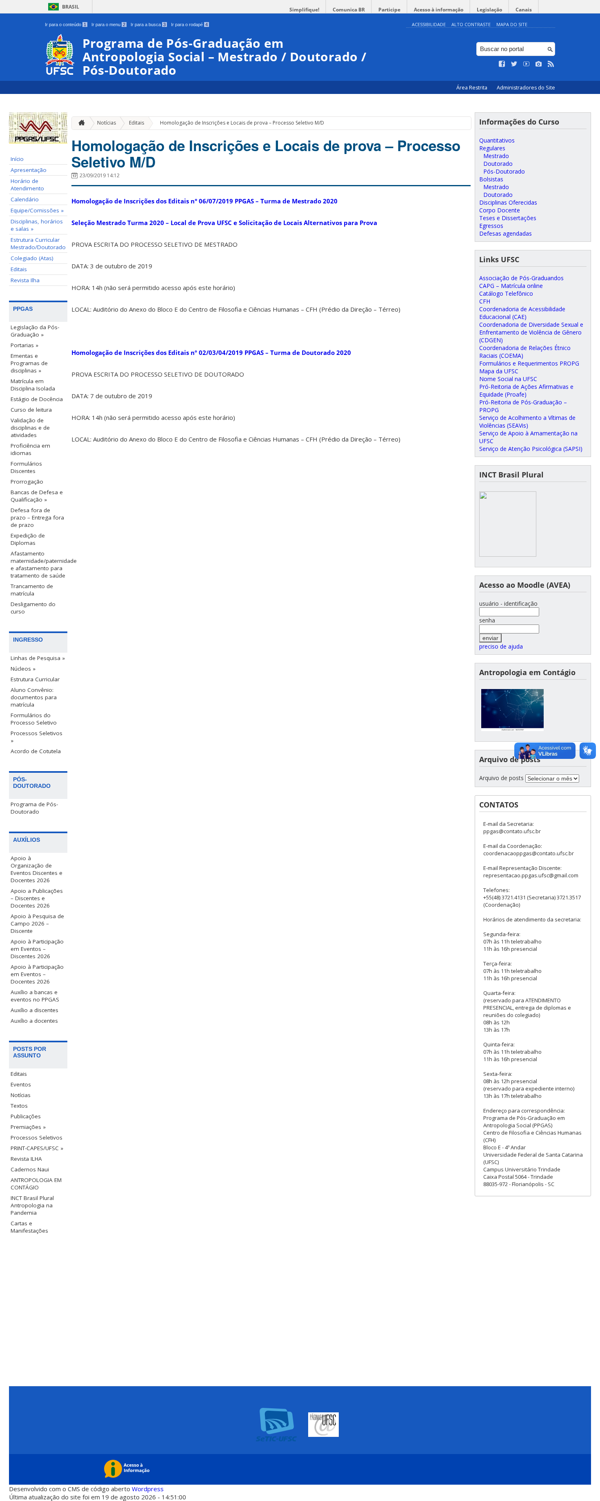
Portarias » (24, 345)
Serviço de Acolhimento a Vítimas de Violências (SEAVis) (527, 421)
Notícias (21, 1095)
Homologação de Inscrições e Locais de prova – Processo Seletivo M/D (242, 122)
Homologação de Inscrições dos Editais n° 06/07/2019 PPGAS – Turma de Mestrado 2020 (204, 201)
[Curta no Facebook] (502, 64)
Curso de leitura (31, 409)
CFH (484, 301)
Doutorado (498, 163)
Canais (524, 9)
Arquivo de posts (501, 778)
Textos (19, 1105)
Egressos (491, 226)
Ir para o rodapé (189, 24)
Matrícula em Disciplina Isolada (33, 384)
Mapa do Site (511, 24)
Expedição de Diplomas (28, 539)
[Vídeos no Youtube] (526, 64)
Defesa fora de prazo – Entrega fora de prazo (37, 517)
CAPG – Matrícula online (511, 286)
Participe (389, 9)
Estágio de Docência (37, 399)
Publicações (26, 1116)
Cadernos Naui (30, 1169)
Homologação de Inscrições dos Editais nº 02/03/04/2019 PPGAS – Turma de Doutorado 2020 (211, 352)
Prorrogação (27, 481)
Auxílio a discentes (34, 1010)
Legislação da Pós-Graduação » (35, 330)
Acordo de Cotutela (36, 751)
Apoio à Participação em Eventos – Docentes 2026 (37, 974)
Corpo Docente (499, 210)
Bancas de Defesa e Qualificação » (37, 495)
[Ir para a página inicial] (79, 123)
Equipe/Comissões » (37, 210)
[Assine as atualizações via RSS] (551, 64)
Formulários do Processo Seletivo (34, 718)
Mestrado (496, 156)
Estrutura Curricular (35, 679)
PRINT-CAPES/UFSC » (37, 1148)
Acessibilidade (429, 24)
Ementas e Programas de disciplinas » (29, 363)
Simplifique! (304, 9)
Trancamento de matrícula (32, 589)
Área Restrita (472, 87)
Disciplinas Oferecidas (508, 202)
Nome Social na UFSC (508, 379)
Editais (19, 269)
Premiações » (28, 1127)
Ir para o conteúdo (65, 24)
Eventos (21, 1084)
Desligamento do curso (33, 607)
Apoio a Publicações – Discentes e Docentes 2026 (37, 898)
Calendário (25, 199)
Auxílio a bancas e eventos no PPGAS (35, 995)
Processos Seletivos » (36, 736)
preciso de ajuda (501, 646)
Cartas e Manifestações (29, 1227)
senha (487, 620)
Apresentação (29, 170)
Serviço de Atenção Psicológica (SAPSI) (530, 449)
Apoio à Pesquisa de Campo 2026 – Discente (37, 923)
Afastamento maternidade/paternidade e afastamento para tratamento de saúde (39, 564)
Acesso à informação (438, 9)
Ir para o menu (108, 24)
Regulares (492, 148)
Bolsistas (491, 179)
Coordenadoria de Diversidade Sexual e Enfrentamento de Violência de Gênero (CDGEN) (531, 332)
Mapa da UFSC (498, 371)
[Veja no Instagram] (539, 64)
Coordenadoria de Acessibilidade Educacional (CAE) (522, 313)
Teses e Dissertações (507, 218)
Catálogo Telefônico (506, 293)
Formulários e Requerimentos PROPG (529, 363)
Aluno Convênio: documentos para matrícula (34, 697)
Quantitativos (497, 140)
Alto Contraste (471, 24)
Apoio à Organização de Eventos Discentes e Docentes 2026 (36, 869)
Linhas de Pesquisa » (38, 658)
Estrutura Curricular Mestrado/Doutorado (38, 243)
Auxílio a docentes (34, 1020)
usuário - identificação (508, 603)
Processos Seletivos (36, 1137)
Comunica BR (349, 9)
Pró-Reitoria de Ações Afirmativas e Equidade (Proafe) (526, 390)
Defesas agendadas (505, 233)
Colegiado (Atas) (32, 258)
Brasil (70, 6)
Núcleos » (23, 668)
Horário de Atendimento (27, 184)
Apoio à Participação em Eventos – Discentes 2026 (37, 949)
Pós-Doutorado (504, 171)
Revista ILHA (26, 1158)
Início (17, 159)
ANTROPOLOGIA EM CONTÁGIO (36, 1183)
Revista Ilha (25, 280)
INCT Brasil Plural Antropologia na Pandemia (32, 1205)
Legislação (489, 9)
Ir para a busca (148, 24)
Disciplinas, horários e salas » (37, 225)
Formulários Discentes (26, 467)
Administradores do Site (526, 87)
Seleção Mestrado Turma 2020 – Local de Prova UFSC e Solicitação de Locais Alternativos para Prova (224, 223)
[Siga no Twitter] (514, 64)
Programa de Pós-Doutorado (34, 808)
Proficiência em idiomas (30, 449)
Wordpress (148, 1489)
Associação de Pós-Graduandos (521, 278)
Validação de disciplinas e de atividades (30, 428)
